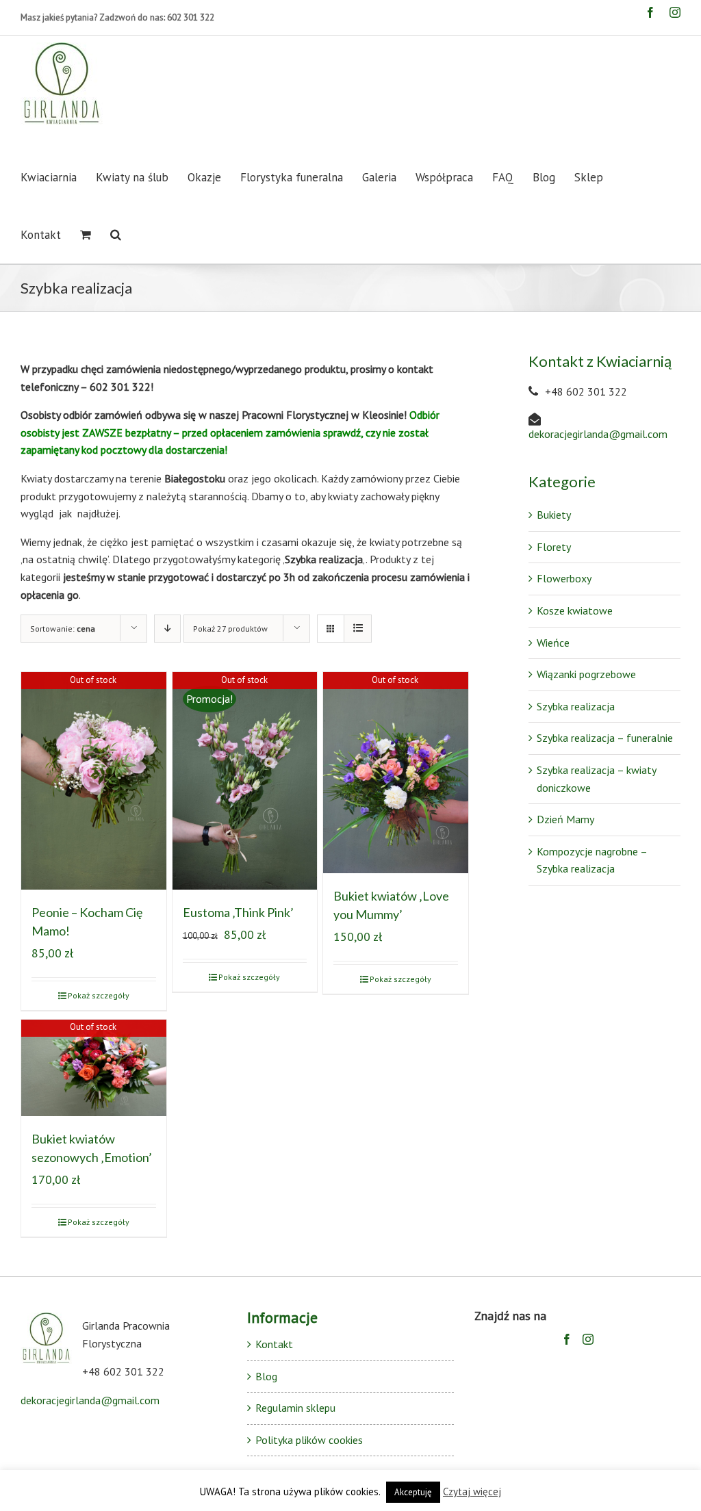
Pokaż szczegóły (98, 995)
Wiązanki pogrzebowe (586, 674)
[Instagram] (588, 1339)
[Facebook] (566, 1339)
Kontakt (274, 1344)
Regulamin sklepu (295, 1408)
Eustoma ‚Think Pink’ (238, 912)
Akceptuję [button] (413, 1492)
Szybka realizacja (576, 706)
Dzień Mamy (565, 819)
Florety (554, 547)
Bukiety (554, 514)
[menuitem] (58, 177)
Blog (266, 1376)
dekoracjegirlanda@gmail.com (597, 434)
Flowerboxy (564, 578)
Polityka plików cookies (309, 1440)
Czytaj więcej (472, 1491)
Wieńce (553, 642)
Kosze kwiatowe (575, 610)
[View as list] (357, 628)
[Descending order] (167, 629)
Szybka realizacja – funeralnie (605, 738)
